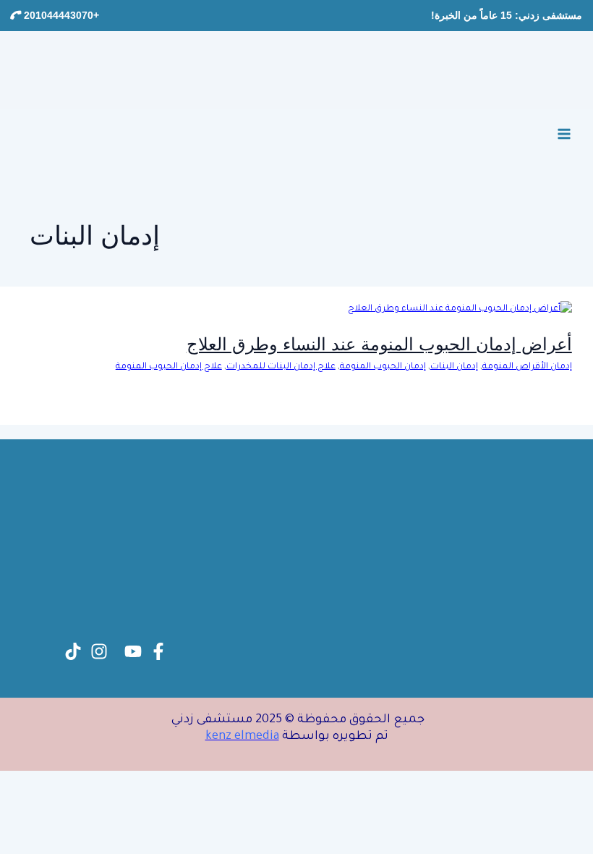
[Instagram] (99, 651)
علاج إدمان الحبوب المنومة (169, 367)
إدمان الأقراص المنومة (527, 367)
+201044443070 (60, 15)
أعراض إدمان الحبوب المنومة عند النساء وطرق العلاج (379, 344)
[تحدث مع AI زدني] (43, 811)
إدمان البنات (454, 367)
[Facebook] (158, 651)
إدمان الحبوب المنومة (383, 367)
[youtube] (133, 651)
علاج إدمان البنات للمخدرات (281, 367)
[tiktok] (73, 651)
